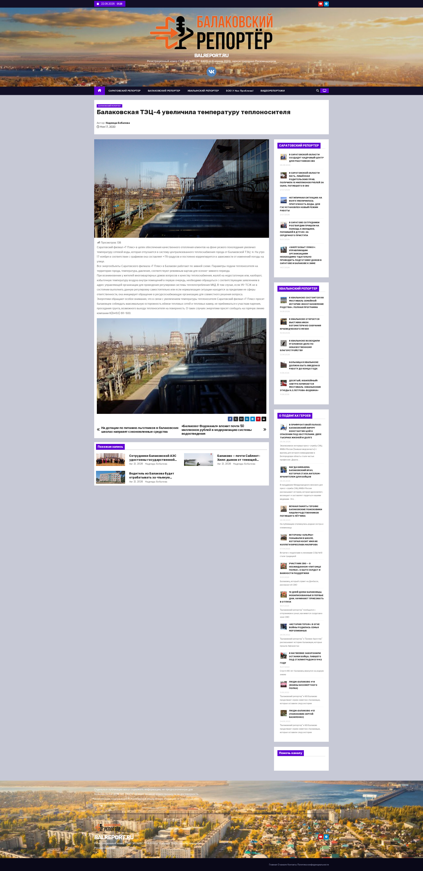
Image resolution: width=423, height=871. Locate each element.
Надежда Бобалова (118, 123)
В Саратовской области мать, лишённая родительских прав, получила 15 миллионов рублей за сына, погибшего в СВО (302, 179)
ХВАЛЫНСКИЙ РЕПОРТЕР (203, 90)
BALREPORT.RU (211, 55)
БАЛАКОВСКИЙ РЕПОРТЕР (164, 90)
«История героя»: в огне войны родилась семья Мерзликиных (304, 627)
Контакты (292, 864)
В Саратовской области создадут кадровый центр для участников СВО (306, 157)
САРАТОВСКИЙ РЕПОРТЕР (125, 90)
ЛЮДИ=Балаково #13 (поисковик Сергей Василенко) (302, 713)
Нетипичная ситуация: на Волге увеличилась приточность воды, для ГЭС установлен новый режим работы (301, 204)
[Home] (99, 91)
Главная (273, 864)
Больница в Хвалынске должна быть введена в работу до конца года (304, 365)
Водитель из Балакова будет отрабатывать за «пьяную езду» (151, 477)
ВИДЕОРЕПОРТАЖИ (273, 90)
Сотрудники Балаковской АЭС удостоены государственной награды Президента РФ (152, 460)
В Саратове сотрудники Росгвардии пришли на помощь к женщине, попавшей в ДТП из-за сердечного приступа (299, 229)
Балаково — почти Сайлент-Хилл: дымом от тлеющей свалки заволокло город (238, 460)
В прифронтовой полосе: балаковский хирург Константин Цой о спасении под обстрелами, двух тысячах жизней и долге (300, 431)
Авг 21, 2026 (136, 463)
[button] (317, 91)
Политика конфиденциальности (313, 864)
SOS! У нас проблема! (239, 90)
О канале (282, 864)
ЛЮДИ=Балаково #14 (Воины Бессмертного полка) (303, 685)
